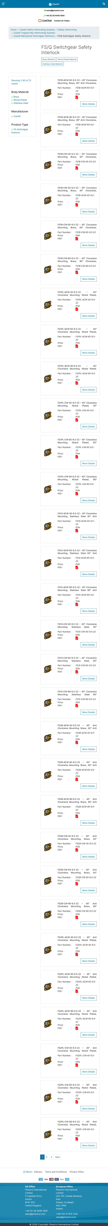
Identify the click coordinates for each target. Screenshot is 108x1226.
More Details (88, 104)
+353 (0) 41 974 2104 (67, 1214)
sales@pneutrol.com (55, 10)
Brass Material (49, 59)
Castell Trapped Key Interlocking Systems (34, 32)
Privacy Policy (77, 1171)
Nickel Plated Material (67, 59)
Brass (16, 96)
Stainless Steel (20, 103)
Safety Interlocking (67, 29)
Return (29, 1171)
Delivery (38, 1171)
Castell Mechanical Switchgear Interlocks (34, 36)
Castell (17, 116)
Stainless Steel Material (52, 64)
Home (14, 29)
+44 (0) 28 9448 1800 (55, 15)
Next (57, 1157)
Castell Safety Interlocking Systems (37, 29)
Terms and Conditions (56, 1171)
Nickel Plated (20, 100)
